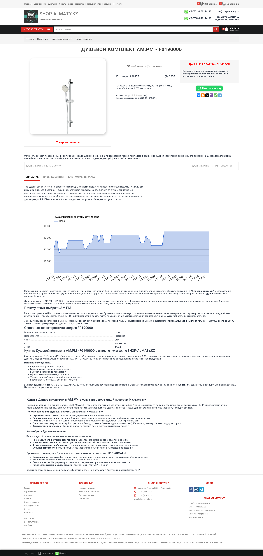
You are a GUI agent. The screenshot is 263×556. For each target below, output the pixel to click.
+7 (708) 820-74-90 (200, 18)
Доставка (52, 4)
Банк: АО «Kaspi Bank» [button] (198, 514)
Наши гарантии (53, 176)
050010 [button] (157, 488)
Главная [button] (28, 488)
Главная (28, 4)
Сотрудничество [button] (31, 506)
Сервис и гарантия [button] (32, 502)
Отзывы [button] (27, 509)
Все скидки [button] (29, 518)
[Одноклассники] (203, 95)
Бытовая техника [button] (86, 495)
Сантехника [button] (84, 499)
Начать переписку (211, 88)
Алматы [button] (150, 488)
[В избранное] (136, 66)
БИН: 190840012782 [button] (197, 507)
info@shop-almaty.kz (227, 11)
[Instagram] (196, 489)
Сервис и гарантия (76, 4)
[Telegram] (220, 95)
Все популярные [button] (31, 522)
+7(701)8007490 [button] (144, 492)
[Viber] (211, 95)
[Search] (215, 29)
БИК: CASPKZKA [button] (196, 517)
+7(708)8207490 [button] (144, 495)
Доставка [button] (28, 495)
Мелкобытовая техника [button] (89, 492)
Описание (32, 176)
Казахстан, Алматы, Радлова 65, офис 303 (227, 18)
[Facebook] (191, 489)
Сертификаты (40, 4)
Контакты (117, 4)
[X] (207, 95)
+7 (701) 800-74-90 (200, 11)
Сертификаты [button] (30, 492)
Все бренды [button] (29, 525)
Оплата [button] (27, 499)
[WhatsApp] (215, 95)
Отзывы (107, 4)
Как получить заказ (81, 176)
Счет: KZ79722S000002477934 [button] (202, 510)
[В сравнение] (154, 66)
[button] (45, 553)
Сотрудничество (94, 4)
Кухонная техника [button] (87, 488)
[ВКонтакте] (198, 95)
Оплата (62, 4)
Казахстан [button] (141, 488)
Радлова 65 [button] (166, 488)
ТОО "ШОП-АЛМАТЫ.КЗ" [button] (199, 503)
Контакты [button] (28, 513)
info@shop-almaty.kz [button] (143, 499)
